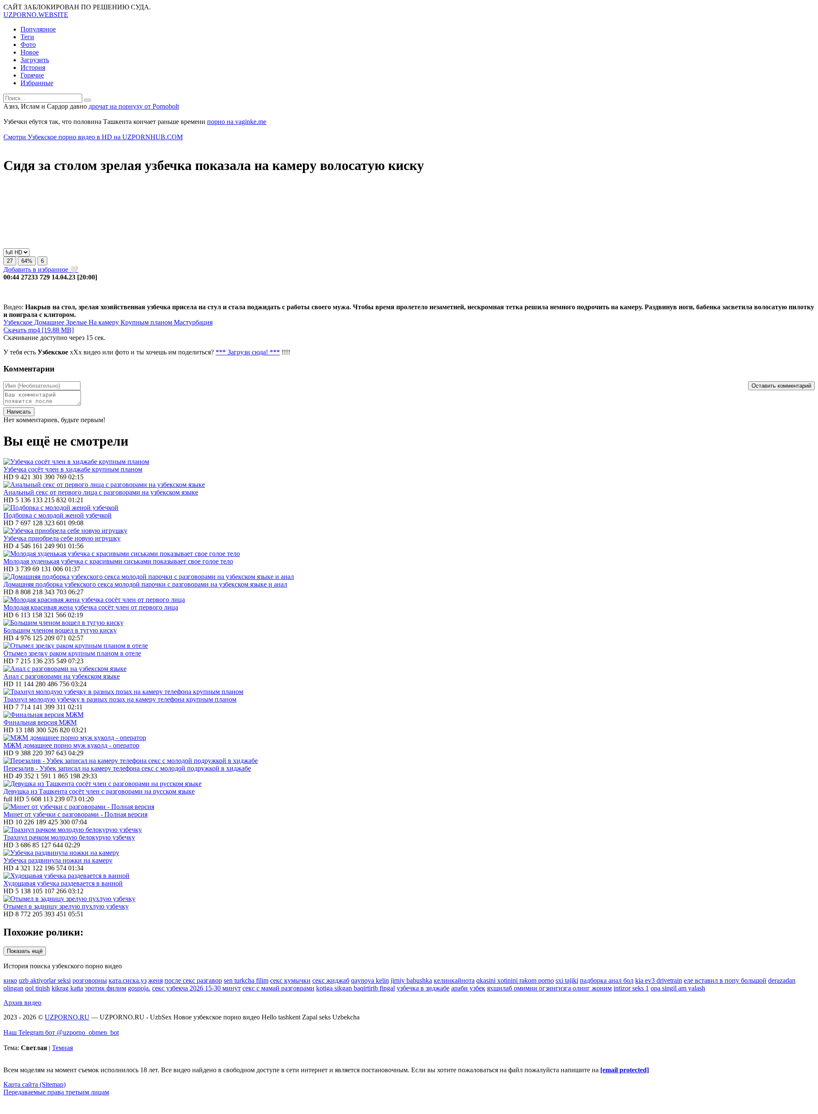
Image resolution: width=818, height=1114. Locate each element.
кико (10, 980)
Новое (29, 52)
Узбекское (17, 322)
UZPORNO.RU (67, 1017)
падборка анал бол (607, 980)
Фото (28, 44)
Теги (27, 36)
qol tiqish (37, 988)
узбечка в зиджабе (423, 988)
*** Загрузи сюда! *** (248, 352)
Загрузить (34, 59)
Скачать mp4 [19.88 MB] (38, 330)
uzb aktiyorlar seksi (45, 980)
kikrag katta (67, 988)
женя (155, 980)
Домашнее (48, 322)
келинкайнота (454, 980)
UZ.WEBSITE (35, 14)
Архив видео (22, 1002)
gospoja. (139, 988)
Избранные (36, 82)
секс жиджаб (330, 980)
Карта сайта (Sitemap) (34, 1084)
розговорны (89, 980)
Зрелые (75, 322)
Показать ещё (25, 951)
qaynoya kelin (370, 980)
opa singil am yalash (678, 988)
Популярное (38, 29)
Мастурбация (192, 322)
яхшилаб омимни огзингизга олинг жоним (549, 988)
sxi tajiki (567, 980)
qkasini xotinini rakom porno (515, 980)
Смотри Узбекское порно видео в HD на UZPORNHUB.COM (93, 137)
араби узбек (468, 988)
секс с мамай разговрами (278, 988)
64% (26, 261)
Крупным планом (145, 322)
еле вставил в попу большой (725, 980)
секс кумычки (290, 980)
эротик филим (105, 988)
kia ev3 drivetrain (658, 980)
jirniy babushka (411, 980)
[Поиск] (87, 100)
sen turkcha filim (246, 980)
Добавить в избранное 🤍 (40, 269)
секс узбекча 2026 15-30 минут (196, 988)
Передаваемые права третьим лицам (56, 1092)
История (32, 67)
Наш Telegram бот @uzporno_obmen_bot (61, 1032)
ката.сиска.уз (128, 980)
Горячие (32, 75)
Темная (62, 1047)
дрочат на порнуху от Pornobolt (134, 106)
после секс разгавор (193, 980)
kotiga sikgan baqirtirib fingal (355, 988)
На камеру (103, 322)
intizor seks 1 (631, 988)
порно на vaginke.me (236, 121)
